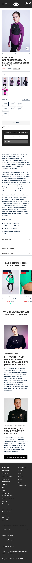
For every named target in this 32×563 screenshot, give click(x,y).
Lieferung (4, 484)
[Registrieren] (27, 529)
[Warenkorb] (26, 4)
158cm (19, 108)
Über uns (4, 515)
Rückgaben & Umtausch (8, 253)
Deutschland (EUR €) (7, 546)
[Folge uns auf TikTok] (12, 540)
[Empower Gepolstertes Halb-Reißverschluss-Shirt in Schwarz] (25, 81)
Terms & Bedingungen (8, 498)
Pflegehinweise (6, 239)
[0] (29, 4)
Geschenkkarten (22, 485)
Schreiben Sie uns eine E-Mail (7, 519)
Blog (3, 487)
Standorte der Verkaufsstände (6, 480)
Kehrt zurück (5, 473)
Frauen (20, 473)
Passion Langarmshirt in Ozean (10, 299)
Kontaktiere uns (6, 511)
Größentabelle (26, 100)
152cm (12, 108)
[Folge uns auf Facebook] (4, 540)
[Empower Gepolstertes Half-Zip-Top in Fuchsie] (5, 91)
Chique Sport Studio (7, 476)
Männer (20, 479)
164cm (5, 113)
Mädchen (20, 476)
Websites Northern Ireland (16, 551)
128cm (5, 103)
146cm (5, 108)
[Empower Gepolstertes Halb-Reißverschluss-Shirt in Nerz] (12, 81)
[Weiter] (29, 53)
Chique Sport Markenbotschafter (7, 494)
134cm (12, 103)
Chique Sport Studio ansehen (16, 457)
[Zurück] (2, 53)
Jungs (19, 482)
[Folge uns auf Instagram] (8, 540)
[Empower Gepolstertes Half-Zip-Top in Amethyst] (5, 81)
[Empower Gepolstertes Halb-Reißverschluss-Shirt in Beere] (19, 81)
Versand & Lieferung (8, 248)
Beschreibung (6, 151)
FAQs (3, 490)
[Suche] (6, 4)
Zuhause (20, 470)
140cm (20, 103)
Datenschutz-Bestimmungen (6, 503)
